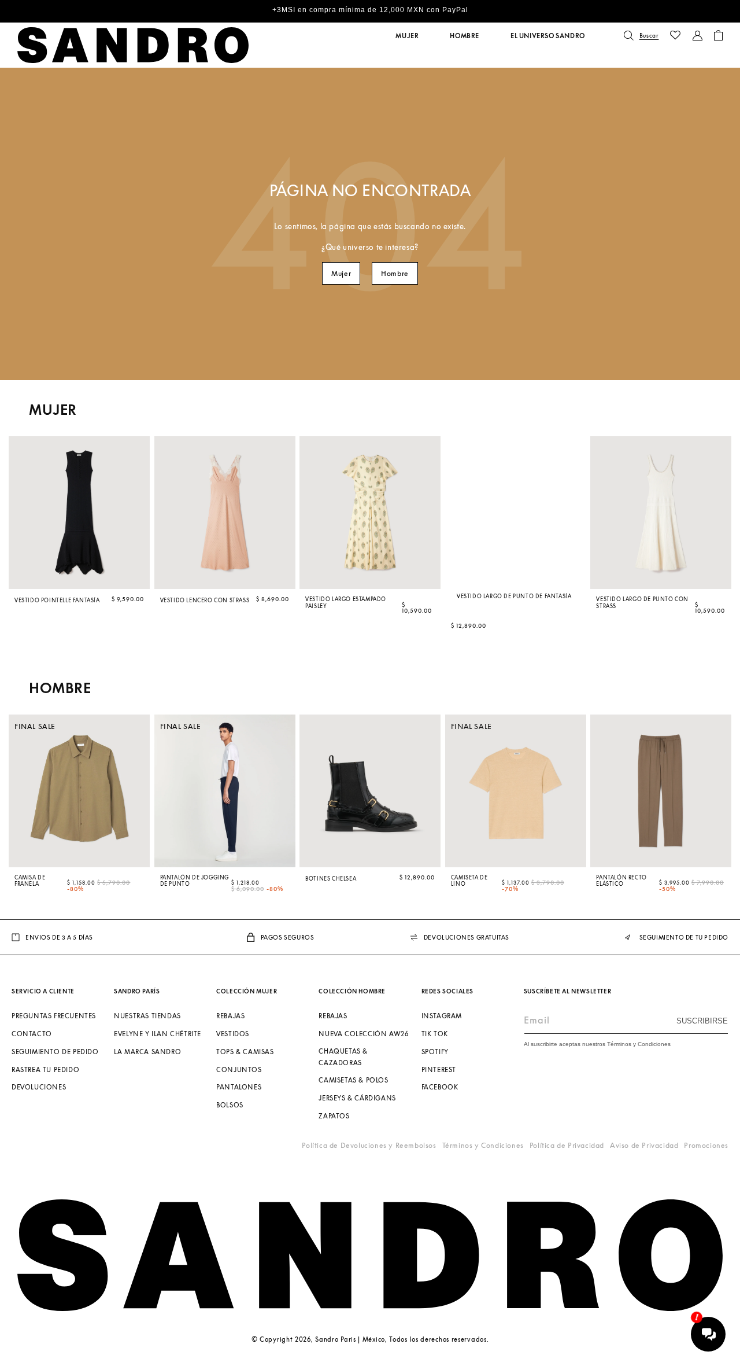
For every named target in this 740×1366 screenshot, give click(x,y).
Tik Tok (434, 1033)
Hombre (395, 273)
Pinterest (438, 1069)
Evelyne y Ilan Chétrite (157, 1033)
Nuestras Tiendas (147, 1015)
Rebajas (230, 1015)
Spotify (435, 1051)
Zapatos (334, 1116)
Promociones (706, 1145)
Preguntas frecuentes (54, 1015)
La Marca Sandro (147, 1051)
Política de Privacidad (567, 1145)
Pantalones (238, 1087)
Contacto (32, 1033)
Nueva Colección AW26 (363, 1033)
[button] (407, 36)
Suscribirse (702, 1021)
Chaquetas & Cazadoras (343, 1056)
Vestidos (232, 1033)
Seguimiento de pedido (55, 1051)
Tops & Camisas (244, 1051)
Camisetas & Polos (353, 1080)
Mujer (341, 273)
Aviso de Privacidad (644, 1145)
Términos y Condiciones (483, 1145)
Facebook (439, 1087)
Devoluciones (39, 1087)
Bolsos (229, 1105)
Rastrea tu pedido (45, 1069)
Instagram (441, 1015)
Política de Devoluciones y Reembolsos (369, 1145)
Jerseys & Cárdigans (357, 1098)
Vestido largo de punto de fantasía (514, 595)
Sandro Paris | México (350, 1339)
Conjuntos (238, 1069)
